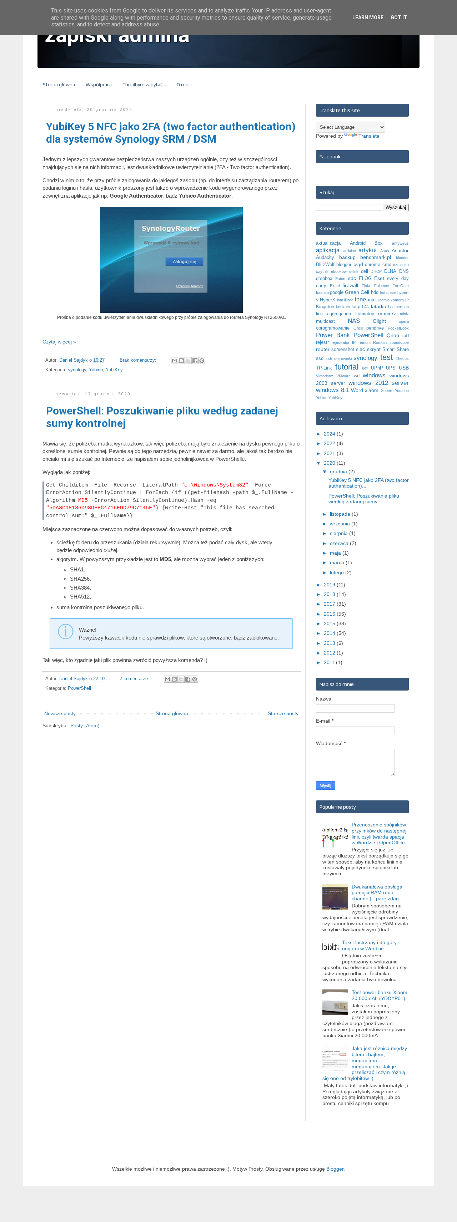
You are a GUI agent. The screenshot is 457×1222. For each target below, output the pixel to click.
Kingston (325, 306)
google (336, 292)
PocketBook (398, 328)
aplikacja (328, 250)
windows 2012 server (378, 383)
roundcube (399, 342)
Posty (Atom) (85, 725)
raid (405, 335)
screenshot (342, 349)
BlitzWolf (325, 264)
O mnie (184, 84)
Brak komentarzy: (139, 360)
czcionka (401, 265)
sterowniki (343, 358)
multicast (325, 321)
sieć (360, 349)
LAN (366, 307)
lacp (356, 306)
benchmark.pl (375, 257)
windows (374, 375)
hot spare (388, 292)
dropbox (324, 278)
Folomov (381, 286)
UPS (391, 368)
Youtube (402, 390)
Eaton (340, 278)
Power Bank (333, 335)
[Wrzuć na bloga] (181, 360)
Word (357, 390)
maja (336, 553)
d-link (353, 271)
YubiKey (114, 369)
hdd (374, 292)
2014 (330, 633)
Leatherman (398, 307)
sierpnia (339, 533)
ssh (329, 358)
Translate (369, 136)
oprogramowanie (333, 328)
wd (357, 375)
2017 (330, 604)
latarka (378, 306)
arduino (349, 251)
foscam (322, 292)
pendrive (375, 328)
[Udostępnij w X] (188, 360)
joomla (384, 300)
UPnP (377, 368)
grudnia (339, 471)
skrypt (374, 349)
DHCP (376, 271)
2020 (330, 463)
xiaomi (372, 390)
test (386, 357)
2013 (330, 643)
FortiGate (400, 286)
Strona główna (59, 84)
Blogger (334, 1169)
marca (338, 562)
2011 (330, 662)
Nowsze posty (60, 713)
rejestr (322, 342)
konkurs (343, 307)
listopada (341, 514)
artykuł (367, 250)
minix (404, 314)
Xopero (387, 390)
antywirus (400, 243)
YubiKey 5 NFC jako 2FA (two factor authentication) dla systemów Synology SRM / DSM (171, 132)
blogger (343, 264)
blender (402, 257)
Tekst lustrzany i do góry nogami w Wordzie (369, 945)
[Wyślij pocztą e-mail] (174, 360)
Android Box (366, 243)
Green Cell (357, 292)
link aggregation (333, 313)
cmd (386, 264)
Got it (399, 17)
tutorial (346, 366)
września (340, 523)
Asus (384, 251)
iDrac (348, 300)
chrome (372, 264)
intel (372, 299)
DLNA (390, 271)
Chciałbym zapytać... (144, 84)
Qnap (393, 335)
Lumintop (364, 313)
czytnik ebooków (331, 271)
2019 (330, 584)
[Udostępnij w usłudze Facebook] (195, 360)
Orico (358, 328)
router (323, 349)
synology (77, 369)
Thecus (402, 358)
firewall (350, 285)
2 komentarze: (135, 678)
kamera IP (400, 300)
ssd (319, 358)
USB (404, 368)
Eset (379, 278)
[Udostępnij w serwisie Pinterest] (201, 360)
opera (404, 321)
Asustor (400, 250)
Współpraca (99, 84)
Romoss (380, 342)
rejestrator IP (344, 342)
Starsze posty (283, 713)
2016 (330, 614)
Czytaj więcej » (59, 342)
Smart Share (395, 349)
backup (347, 257)
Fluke (366, 286)
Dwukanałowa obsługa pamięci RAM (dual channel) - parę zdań (377, 893)
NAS (354, 320)
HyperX (327, 299)
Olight (379, 321)
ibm (340, 300)
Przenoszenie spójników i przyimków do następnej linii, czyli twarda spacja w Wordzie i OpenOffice (380, 833)
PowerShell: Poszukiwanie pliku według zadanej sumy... (363, 499)
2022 (330, 443)
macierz (387, 313)
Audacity (325, 257)
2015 (330, 623)
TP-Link (324, 368)
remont (364, 342)
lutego (337, 572)
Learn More (367, 17)
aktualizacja (328, 243)
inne (360, 299)
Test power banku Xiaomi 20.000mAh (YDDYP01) (380, 995)
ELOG (365, 278)
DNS (404, 271)
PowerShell (79, 688)
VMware (343, 376)
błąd (358, 264)
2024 (330, 434)
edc (352, 278)
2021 (330, 453)
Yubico (96, 369)
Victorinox (324, 376)
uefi (365, 368)
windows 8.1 (332, 390)
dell (364, 271)
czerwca (340, 543)
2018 (330, 594)
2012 (330, 653)
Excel (335, 286)
